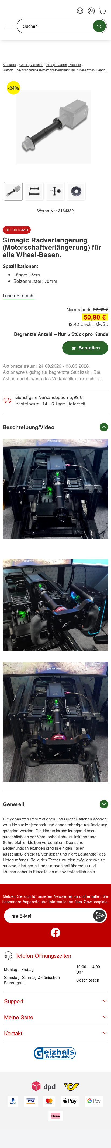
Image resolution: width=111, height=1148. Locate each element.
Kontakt (13, 1033)
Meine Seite (18, 1017)
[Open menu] (8, 26)
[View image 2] (34, 191)
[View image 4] (76, 191)
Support (13, 1001)
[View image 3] (55, 191)
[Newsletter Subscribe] (99, 916)
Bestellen (88, 347)
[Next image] (96, 128)
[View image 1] (13, 191)
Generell (14, 804)
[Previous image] (10, 128)
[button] (53, 127)
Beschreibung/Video (28, 427)
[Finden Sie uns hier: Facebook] (55, 932)
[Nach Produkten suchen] (99, 26)
